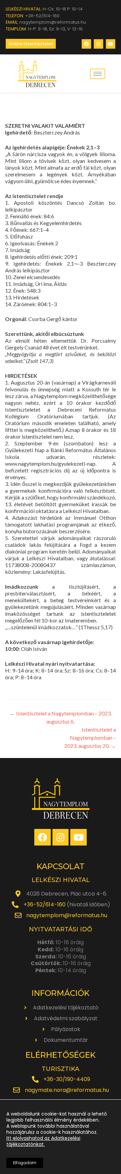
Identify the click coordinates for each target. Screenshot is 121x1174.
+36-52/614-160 (45, 904)
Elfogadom (24, 1163)
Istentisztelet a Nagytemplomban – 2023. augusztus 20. (90, 737)
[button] (31, 44)
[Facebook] (86, 44)
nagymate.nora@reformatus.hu (67, 1090)
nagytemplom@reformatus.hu (66, 915)
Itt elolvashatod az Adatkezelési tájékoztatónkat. (43, 1141)
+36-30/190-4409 (66, 1079)
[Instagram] (98, 44)
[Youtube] (110, 44)
